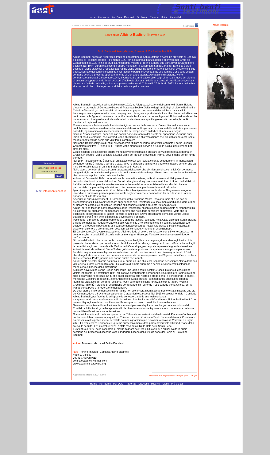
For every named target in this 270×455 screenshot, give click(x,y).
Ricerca (154, 17)
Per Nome (104, 17)
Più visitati (175, 17)
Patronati (129, 17)
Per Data (117, 17)
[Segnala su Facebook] (196, 25)
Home (92, 17)
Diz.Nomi (142, 17)
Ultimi (164, 17)
